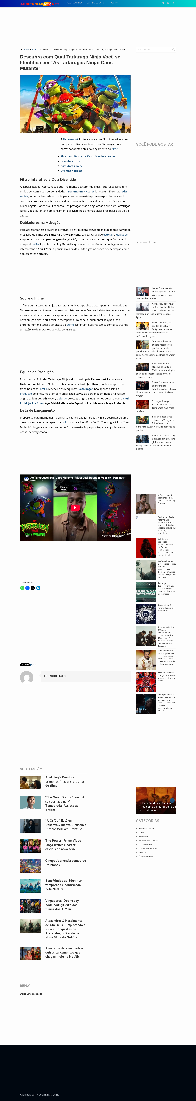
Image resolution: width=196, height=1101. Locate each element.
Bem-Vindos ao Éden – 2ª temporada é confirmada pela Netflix (63, 885)
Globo (141, 833)
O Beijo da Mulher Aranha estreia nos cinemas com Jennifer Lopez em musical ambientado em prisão (166, 703)
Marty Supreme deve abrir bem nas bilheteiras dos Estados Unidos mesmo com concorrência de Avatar (156, 389)
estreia (107, 234)
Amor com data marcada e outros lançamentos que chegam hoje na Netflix (64, 953)
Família (43, 389)
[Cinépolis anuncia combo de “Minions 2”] (30, 866)
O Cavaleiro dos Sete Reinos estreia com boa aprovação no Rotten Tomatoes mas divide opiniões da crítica (167, 569)
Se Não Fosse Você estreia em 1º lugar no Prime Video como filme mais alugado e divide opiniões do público (155, 423)
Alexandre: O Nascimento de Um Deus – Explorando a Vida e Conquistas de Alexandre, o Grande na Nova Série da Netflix (65, 929)
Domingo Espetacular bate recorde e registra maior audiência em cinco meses (166, 589)
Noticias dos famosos (149, 841)
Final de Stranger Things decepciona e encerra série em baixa (166, 677)
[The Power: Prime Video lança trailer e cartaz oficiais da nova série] (30, 846)
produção (26, 393)
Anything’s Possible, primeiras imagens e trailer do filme (64, 782)
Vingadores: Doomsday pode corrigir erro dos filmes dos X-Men (62, 905)
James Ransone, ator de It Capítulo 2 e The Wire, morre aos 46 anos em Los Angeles (155, 293)
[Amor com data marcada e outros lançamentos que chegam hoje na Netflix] (30, 953)
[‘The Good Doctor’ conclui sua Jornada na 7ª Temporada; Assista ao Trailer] (30, 802)
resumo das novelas (148, 849)
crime (70, 324)
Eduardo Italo (55, 676)
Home (26, 49)
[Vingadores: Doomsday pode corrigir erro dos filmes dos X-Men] (30, 906)
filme (115, 149)
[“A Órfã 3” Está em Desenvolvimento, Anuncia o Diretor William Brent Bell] (30, 826)
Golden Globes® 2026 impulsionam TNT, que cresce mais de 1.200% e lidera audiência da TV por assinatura (166, 658)
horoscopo (143, 837)
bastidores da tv (95, 3)
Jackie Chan (36, 403)
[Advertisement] (98, 27)
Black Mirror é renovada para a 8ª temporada (166, 608)
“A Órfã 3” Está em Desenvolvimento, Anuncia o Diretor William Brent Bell (66, 825)
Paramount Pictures (81, 191)
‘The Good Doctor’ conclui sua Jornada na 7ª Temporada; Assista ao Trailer (64, 804)
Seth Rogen (86, 389)
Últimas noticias (146, 857)
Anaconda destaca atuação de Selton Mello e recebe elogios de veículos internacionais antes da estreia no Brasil (155, 370)
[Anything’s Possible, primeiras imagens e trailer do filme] (30, 782)
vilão (36, 244)
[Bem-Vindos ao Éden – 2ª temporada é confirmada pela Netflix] (30, 886)
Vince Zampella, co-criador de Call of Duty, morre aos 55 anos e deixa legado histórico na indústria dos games (154, 329)
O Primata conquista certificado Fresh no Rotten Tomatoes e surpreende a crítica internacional (167, 547)
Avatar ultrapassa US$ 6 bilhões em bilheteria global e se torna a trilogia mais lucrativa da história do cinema (155, 442)
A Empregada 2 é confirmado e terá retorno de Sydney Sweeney (166, 499)
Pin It (33, 665)
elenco (63, 398)
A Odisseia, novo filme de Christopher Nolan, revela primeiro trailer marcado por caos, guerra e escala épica (155, 310)
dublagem (122, 234)
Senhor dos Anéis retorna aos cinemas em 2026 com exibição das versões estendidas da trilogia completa (167, 525)
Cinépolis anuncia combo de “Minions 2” (65, 863)
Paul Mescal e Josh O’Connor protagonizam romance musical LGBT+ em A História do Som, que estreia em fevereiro (166, 637)
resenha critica (74, 3)
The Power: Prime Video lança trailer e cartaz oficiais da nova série (63, 845)
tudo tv (113, 3)
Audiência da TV (29, 1094)
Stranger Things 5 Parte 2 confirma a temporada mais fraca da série (155, 406)
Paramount (70, 139)
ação (64, 422)
